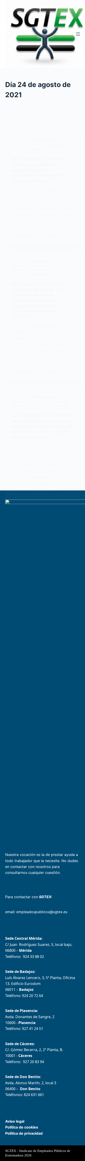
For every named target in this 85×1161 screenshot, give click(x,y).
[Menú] (78, 34)
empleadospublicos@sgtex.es (41, 912)
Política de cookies (21, 1127)
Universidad (38, 150)
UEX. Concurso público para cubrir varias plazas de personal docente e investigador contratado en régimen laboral (39, 170)
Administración (44, 140)
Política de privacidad (24, 1133)
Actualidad (21, 140)
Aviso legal (14, 1121)
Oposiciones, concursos (31, 145)
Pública (57, 145)
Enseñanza (20, 266)
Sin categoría (36, 406)
